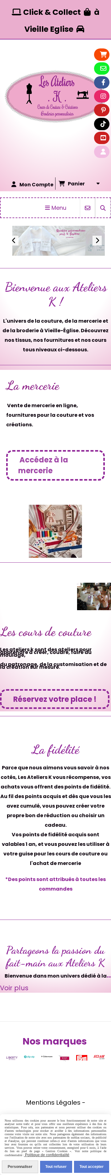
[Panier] (103, 54)
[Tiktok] (103, 124)
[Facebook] (103, 82)
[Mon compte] (103, 152)
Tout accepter (92, 1167)
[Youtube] (103, 138)
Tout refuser (56, 1167)
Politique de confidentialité (46, 1155)
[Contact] (103, 68)
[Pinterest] (103, 110)
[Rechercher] (103, 207)
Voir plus (22, 234)
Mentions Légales (53, 1102)
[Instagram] (103, 96)
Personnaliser (20, 1167)
